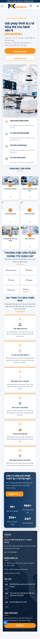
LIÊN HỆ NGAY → (14, 494)
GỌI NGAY (20, 625)
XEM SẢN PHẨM (20, 52)
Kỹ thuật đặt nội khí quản (18, 602)
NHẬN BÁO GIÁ (20, 59)
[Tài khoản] (38, 6)
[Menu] (2, 6)
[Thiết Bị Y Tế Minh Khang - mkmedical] (17, 6)
